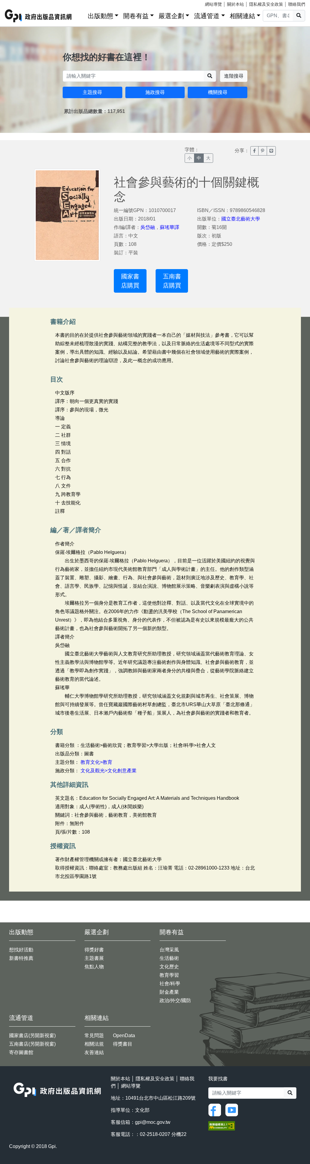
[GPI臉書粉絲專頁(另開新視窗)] (216, 1109)
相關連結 (242, 15)
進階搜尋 (233, 76)
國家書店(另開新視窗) (32, 1035)
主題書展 (94, 958)
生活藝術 (169, 958)
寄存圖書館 (21, 1052)
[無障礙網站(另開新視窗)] (221, 1125)
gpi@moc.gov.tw (152, 1122)
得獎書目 (122, 1044)
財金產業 (169, 992)
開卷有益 (136, 15)
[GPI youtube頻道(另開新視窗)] (233, 1109)
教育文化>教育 (96, 762)
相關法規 (94, 1044)
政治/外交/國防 (175, 1000)
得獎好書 (94, 949)
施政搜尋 (155, 92)
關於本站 (235, 4)
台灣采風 (169, 949)
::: (81, 14)
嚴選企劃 (171, 15)
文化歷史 (169, 966)
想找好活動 (21, 949)
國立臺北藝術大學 (240, 218)
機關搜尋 (217, 92)
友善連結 (94, 1052)
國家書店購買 (130, 281)
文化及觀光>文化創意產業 (109, 770)
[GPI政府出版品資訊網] (38, 16)
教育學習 (169, 975)
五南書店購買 (172, 281)
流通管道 (206, 15)
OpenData (124, 1035)
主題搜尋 (92, 92)
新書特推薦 (21, 958)
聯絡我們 (296, 4)
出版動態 (100, 15)
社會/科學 (170, 983)
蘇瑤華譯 (169, 227)
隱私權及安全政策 (266, 4)
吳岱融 (147, 227)
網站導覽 (213, 4)
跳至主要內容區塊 (17, 3)
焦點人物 (94, 966)
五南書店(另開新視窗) (32, 1044)
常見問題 (94, 1035)
